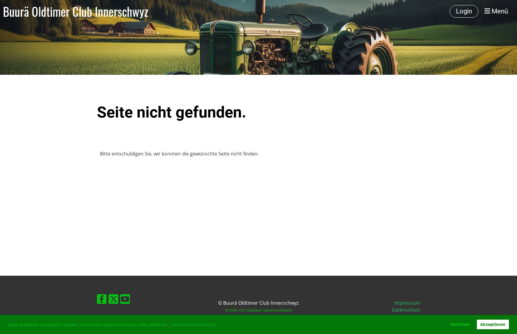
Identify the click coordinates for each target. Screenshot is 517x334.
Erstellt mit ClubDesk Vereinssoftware (258, 310)
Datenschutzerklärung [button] (193, 324)
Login (464, 11)
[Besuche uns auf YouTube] (125, 300)
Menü (499, 11)
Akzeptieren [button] (492, 324)
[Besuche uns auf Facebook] (102, 300)
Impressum (407, 303)
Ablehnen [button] (460, 324)
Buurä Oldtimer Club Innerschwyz (75, 11)
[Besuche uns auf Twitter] (113, 300)
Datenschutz (406, 309)
